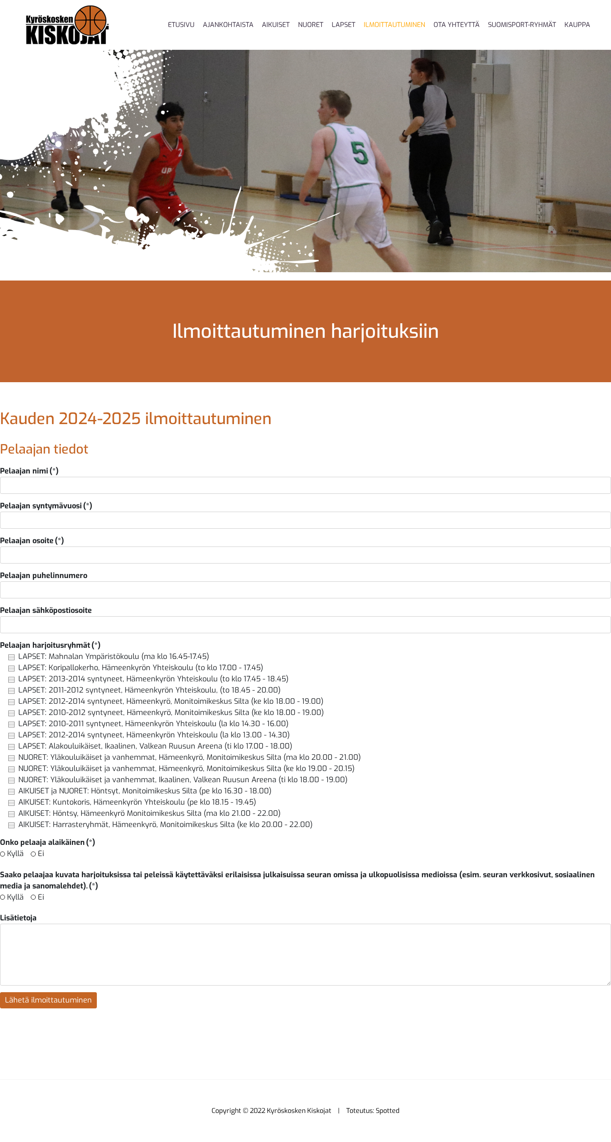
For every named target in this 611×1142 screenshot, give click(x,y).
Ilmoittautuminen (394, 24)
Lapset (343, 24)
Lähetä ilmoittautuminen (48, 1000)
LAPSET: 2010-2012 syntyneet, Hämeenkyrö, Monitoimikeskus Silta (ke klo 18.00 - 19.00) (171, 712)
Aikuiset (276, 24)
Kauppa (577, 24)
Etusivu (181, 24)
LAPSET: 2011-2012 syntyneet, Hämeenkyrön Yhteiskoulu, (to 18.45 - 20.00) (149, 690)
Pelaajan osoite (32, 541)
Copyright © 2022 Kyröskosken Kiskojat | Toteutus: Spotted (305, 1110)
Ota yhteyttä (457, 24)
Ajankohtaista (228, 24)
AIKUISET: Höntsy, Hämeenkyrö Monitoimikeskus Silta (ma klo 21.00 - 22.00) (149, 813)
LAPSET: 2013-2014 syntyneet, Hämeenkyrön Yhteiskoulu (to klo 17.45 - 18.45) (153, 679)
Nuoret (310, 24)
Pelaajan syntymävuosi (46, 506)
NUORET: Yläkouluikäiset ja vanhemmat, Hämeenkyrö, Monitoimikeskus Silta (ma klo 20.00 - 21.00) (189, 757)
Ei (41, 854)
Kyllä (15, 854)
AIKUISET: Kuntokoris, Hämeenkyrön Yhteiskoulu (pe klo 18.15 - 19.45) (137, 802)
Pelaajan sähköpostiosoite (46, 610)
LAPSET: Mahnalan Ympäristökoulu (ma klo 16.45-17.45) (113, 656)
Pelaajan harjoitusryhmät (50, 645)
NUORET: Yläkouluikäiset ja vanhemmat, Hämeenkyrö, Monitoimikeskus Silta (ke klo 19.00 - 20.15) (186, 769)
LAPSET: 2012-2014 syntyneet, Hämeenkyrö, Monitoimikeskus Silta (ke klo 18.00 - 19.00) (170, 701)
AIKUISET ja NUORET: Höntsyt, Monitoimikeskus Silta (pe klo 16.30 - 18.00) (144, 791)
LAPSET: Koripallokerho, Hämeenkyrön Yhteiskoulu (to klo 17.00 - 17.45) (140, 668)
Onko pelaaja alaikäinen (47, 842)
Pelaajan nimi (29, 471)
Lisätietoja (18, 918)
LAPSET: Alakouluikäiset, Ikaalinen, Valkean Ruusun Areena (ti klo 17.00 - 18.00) (155, 746)
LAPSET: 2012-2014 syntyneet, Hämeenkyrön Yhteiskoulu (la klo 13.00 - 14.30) (154, 735)
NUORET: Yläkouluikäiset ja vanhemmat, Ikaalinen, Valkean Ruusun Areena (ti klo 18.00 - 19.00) (182, 780)
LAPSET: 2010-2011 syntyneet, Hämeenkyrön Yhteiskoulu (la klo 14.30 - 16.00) (153, 724)
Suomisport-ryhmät (522, 24)
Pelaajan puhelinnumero (43, 576)
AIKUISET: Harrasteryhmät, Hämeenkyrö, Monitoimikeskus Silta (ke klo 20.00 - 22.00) (165, 825)
